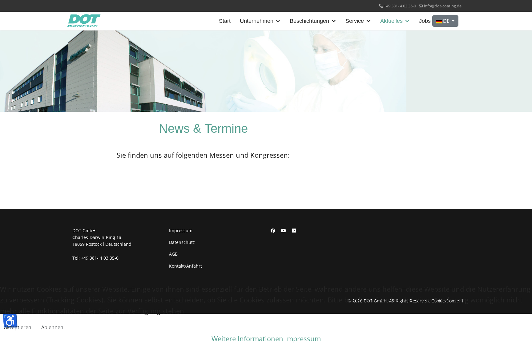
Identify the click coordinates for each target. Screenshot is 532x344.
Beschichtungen (309, 21)
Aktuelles (391, 21)
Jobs (425, 21)
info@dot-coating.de (442, 6)
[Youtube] (283, 230)
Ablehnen (52, 327)
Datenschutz (182, 242)
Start (225, 21)
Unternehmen (256, 21)
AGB (173, 254)
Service (354, 21)
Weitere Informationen (247, 338)
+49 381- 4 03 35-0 (400, 6)
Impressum (180, 230)
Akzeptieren (17, 327)
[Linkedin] (294, 230)
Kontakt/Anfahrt (185, 266)
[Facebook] (273, 230)
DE (446, 21)
